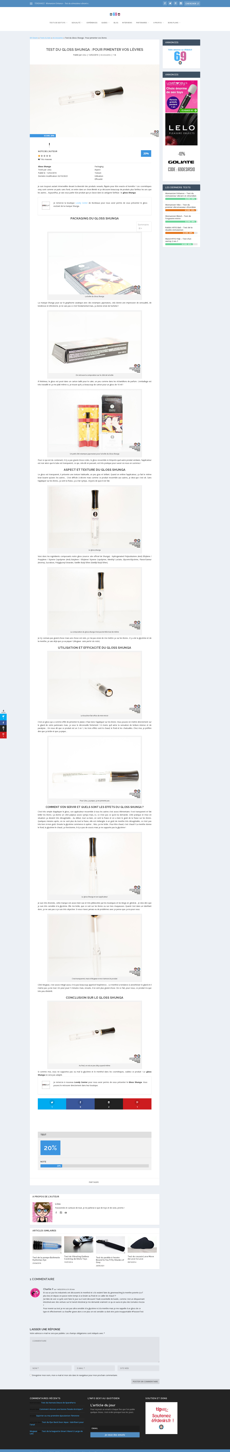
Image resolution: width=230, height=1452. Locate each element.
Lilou (84, 55)
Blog (116, 23)
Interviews (127, 23)
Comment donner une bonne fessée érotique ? (61, 1409)
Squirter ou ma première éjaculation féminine (57, 1415)
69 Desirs (34, 38)
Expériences (92, 23)
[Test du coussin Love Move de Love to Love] (142, 1244)
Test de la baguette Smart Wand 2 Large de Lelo (56, 1432)
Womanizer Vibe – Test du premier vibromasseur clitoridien (180, 205)
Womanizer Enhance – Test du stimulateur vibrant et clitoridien (180, 194)
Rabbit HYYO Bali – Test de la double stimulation (178, 228)
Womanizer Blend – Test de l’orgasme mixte (178, 217)
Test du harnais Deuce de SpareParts (58, 1402)
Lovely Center (81, 203)
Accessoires (58, 38)
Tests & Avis (45, 38)
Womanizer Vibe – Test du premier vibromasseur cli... (67, 3)
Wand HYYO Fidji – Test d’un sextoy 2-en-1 (178, 240)
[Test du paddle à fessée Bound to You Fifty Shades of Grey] (110, 1245)
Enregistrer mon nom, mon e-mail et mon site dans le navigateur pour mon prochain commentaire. (75, 1375)
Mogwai (33, 1431)
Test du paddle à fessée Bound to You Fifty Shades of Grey (110, 1259)
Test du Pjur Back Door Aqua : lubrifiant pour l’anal (57, 1423)
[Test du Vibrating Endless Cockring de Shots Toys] (78, 1244)
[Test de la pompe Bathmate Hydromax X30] (46, 1245)
